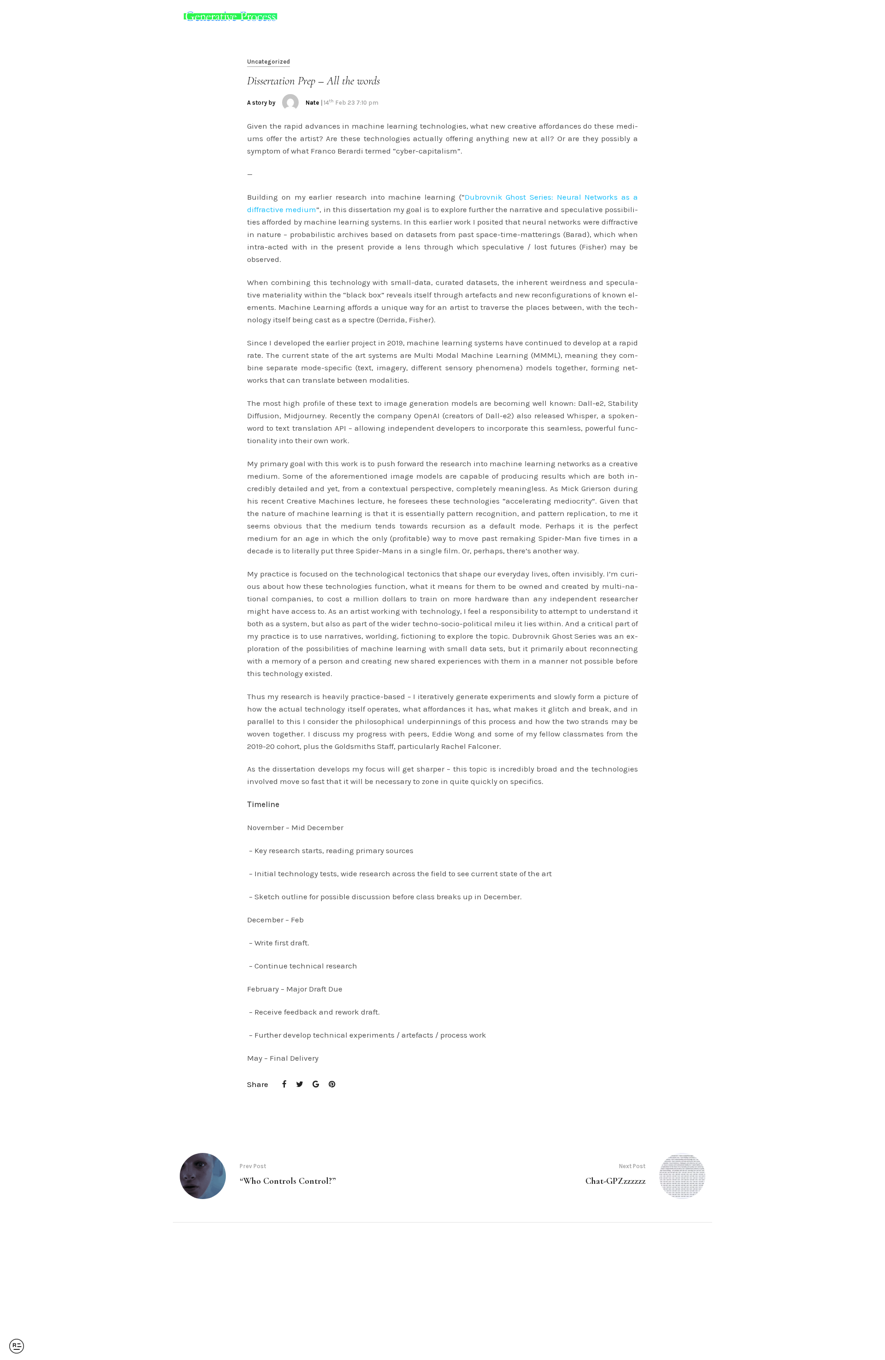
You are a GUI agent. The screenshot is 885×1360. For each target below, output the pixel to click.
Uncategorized (268, 61)
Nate (312, 103)
